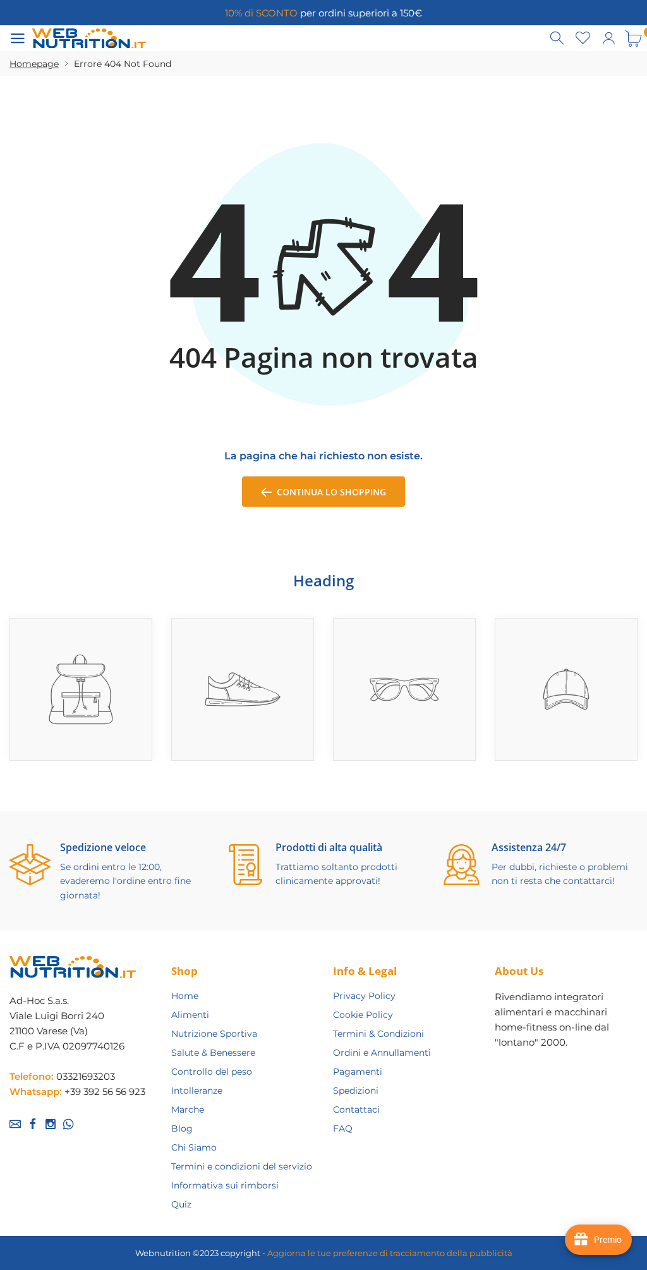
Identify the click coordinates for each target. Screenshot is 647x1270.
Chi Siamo (194, 1147)
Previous (622, 601)
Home (184, 995)
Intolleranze (196, 1090)
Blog (182, 1128)
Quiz (181, 1204)
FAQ (343, 1128)
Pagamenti (357, 1071)
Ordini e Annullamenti (382, 1052)
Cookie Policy (363, 1014)
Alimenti (190, 1014)
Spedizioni (355, 1090)
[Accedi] (608, 38)
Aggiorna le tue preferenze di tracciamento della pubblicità (389, 1253)
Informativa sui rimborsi (225, 1185)
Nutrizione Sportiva (214, 1033)
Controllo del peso (211, 1071)
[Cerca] (558, 38)
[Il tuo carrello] (633, 38)
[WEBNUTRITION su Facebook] (33, 1124)
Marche (187, 1109)
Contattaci (356, 1109)
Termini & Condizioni (378, 1033)
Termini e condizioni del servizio (241, 1166)
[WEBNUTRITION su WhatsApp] (68, 1124)
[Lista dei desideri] (583, 38)
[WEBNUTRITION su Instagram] (50, 1124)
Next (638, 601)
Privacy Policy (364, 995)
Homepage (34, 64)
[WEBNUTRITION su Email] (15, 1124)
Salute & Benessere (213, 1052)
